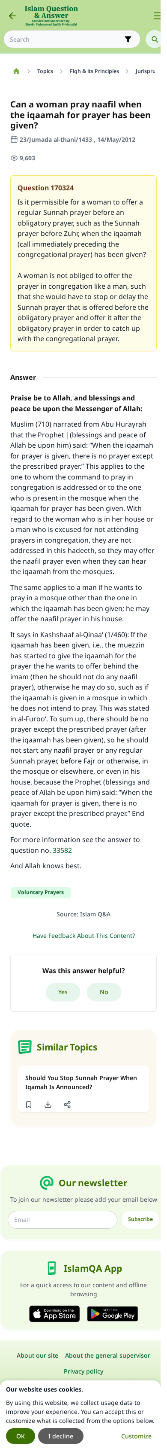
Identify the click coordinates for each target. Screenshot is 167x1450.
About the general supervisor (107, 1355)
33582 (62, 850)
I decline (60, 1436)
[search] (155, 39)
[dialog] (80, 1415)
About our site (37, 1355)
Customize (136, 1436)
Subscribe (140, 1219)
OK (20, 1436)
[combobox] (66, 39)
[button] (28, 1105)
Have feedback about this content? (84, 935)
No (104, 992)
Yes (63, 992)
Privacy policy (83, 1371)
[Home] (16, 71)
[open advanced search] (128, 39)
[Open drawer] (158, 16)
